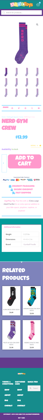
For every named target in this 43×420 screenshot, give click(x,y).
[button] (37, 25)
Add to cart (24, 161)
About (7, 395)
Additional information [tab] (12, 227)
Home (4, 117)
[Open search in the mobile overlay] (21, 12)
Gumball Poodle (30, 244)
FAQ (6, 401)
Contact (8, 406)
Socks (21, 117)
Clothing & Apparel (12, 117)
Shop (7, 390)
